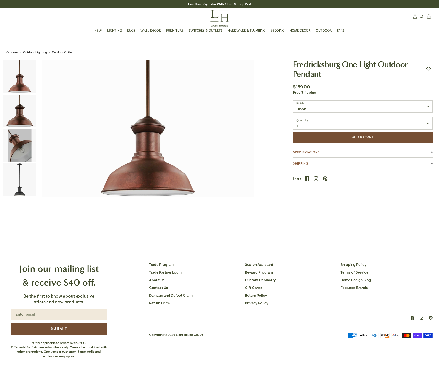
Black (301, 109)
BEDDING (277, 30)
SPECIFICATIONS (306, 152)
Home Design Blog (355, 280)
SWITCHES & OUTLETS (205, 30)
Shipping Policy (353, 264)
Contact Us (158, 287)
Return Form (159, 303)
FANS (341, 30)
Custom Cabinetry (260, 280)
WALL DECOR (150, 30)
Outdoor (12, 52)
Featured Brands (354, 287)
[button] (428, 69)
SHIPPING (300, 163)
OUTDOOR (324, 30)
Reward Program (259, 272)
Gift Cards (253, 287)
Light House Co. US (190, 335)
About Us (157, 280)
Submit (58, 328)
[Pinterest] (430, 317)
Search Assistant (259, 264)
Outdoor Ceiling (63, 52)
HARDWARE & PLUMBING (246, 30)
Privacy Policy (256, 303)
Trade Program (161, 264)
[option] (148, 165)
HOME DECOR (300, 30)
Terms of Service (354, 272)
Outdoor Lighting (35, 52)
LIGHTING (114, 30)
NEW (98, 30)
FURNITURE (175, 30)
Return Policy (256, 295)
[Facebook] (412, 317)
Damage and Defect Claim (171, 295)
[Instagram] (421, 317)
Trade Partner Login (165, 272)
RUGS (131, 30)
